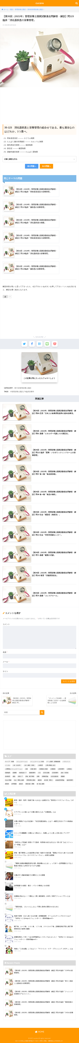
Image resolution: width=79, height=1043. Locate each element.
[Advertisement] (39, 103)
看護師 (63, 776)
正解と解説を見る (10, 159)
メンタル (7, 765)
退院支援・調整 (30, 784)
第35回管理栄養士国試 (22, 388)
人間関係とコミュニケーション (13, 769)
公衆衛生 (69, 769)
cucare (40, 3)
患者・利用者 (64, 772)
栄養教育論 (45, 776)
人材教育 (40, 765)
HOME (40, 1031)
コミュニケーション (22, 761)
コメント (6, 624)
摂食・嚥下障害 (30, 776)
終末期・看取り (48, 780)
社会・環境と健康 (19, 780)
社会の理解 (8, 780)
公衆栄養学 (61, 769)
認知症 (21, 784)
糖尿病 (40, 780)
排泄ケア (20, 776)
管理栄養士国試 (17, 392)
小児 (39, 772)
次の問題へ (46, 166)
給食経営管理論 (60, 780)
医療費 (14, 772)
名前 (5, 652)
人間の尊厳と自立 (50, 765)
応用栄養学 (55, 772)
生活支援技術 (54, 776)
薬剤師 (7, 784)
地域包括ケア (23, 772)
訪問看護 (14, 784)
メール (6, 662)
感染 (14, 776)
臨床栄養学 (30, 392)
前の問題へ (31, 166)
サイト (5, 671)
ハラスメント (66, 761)
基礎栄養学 (32, 772)
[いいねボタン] (5, 296)
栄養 (38, 776)
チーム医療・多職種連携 (53, 761)
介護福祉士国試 (43, 769)
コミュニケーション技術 (37, 761)
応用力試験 (46, 772)
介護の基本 (33, 769)
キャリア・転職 (9, 761)
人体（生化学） (17, 765)
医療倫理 (7, 772)
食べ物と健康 (40, 784)
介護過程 (52, 769)
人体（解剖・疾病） (29, 765)
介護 (26, 769)
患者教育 (7, 776)
